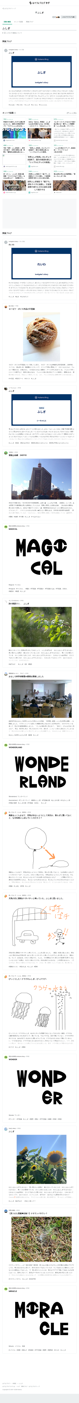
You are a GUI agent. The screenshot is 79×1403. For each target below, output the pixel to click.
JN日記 (11, 452)
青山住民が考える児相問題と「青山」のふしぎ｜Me (64, 175)
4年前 (29, 812)
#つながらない (36, 517)
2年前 (19, 388)
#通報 (11, 517)
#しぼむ (16, 886)
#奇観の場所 (13, 803)
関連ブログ (29, 22)
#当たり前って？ (30, 1201)
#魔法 (27, 589)
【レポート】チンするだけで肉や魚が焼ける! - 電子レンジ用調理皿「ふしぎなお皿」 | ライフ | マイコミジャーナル (64, 124)
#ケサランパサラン (15, 1279)
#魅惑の (11, 591)
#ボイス (27, 378)
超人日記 (11, 306)
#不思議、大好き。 (62, 589)
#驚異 (31, 1119)
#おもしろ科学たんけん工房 (18, 735)
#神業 (18, 1350)
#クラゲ (11, 1047)
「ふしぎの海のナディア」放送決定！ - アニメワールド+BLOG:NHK (64, 150)
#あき (17, 296)
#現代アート (19, 378)
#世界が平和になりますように (59, 443)
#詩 (26, 664)
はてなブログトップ (34, 1386)
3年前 (16, 452)
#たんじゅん (43, 105)
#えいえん (34, 105)
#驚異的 (50, 1350)
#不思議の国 (46, 800)
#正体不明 (32, 1279)
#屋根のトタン (13, 966)
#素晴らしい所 (36, 800)
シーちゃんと (12, 388)
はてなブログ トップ (10, 8)
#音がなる (23, 966)
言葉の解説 (7, 22)
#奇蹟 (60, 1119)
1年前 (16, 306)
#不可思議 (43, 1119)
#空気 (22, 886)
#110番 (21, 517)
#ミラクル (12, 1350)
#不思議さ (40, 589)
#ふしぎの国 (22, 803)
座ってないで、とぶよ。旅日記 (17, 812)
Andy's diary (12, 1128)
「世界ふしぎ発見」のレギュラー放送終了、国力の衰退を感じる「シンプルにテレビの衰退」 (39, 150)
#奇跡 (54, 1119)
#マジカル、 (20, 589)
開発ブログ (24, 1386)
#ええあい (12, 105)
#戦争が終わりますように (39, 443)
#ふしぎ (27, 105)
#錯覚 (30, 735)
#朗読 (30, 664)
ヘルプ (18, 1386)
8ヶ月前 (22, 49)
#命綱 (16, 517)
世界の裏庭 (12, 1210)
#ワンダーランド (24, 800)
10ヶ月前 (22, 241)
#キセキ (56, 1350)
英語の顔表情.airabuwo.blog (17, 526)
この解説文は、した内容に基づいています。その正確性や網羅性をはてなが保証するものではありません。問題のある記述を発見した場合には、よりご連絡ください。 (12, 33)
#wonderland (13, 800)
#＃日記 (11, 378)
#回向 (17, 443)
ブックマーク (8, 119)
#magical (12, 589)
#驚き (36, 1119)
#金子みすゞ (13, 664)
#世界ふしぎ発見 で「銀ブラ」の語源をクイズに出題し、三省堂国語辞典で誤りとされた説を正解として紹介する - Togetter (39, 176)
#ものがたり (24, 296)
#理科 (36, 966)
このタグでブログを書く (68, 17)
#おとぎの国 (55, 800)
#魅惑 (17, 591)
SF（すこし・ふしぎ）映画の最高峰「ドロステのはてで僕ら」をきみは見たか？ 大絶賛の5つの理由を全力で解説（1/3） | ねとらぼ (14, 176)
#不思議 (33, 589)
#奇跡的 (30, 1350)
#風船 (11, 886)
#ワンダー (12, 1119)
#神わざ (24, 1350)
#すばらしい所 (65, 800)
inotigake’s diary (13, 49)
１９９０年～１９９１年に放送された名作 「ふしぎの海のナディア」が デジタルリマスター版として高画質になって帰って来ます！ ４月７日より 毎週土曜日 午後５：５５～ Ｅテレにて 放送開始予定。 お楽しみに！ (64, 160)
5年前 (27, 1056)
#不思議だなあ (50, 589)
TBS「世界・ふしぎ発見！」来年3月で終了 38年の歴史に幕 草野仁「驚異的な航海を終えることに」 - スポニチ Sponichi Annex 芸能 (14, 150)
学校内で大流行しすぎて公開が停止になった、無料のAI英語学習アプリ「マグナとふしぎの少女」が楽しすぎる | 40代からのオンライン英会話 (14, 124)
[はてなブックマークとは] (15, 113)
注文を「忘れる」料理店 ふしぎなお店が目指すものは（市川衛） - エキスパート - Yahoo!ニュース (39, 124)
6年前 (18, 1210)
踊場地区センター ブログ (16, 673)
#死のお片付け (25, 443)
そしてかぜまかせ (14, 600)
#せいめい (20, 105)
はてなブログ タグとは (8, 1386)
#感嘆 (49, 1119)
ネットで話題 (18, 22)
